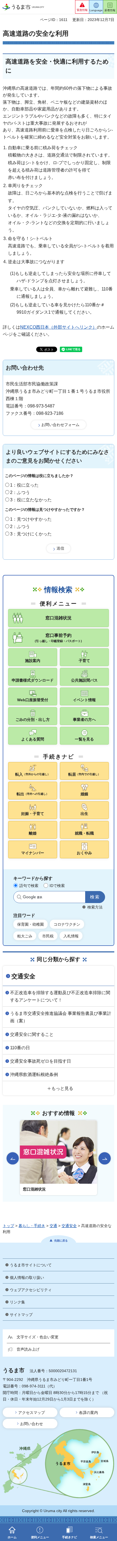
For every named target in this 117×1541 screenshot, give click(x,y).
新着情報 (109, 10)
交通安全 (23, 976)
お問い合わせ (31, 1424)
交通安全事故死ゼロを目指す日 (40, 1061)
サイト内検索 (19, 897)
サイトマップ (21, 1314)
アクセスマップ (31, 1412)
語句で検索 (28, 885)
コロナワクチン (67, 924)
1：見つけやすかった (31, 519)
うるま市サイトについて (31, 1265)
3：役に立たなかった (31, 499)
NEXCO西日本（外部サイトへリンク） (58, 327)
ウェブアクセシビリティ (31, 1290)
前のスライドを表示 (13, 1158)
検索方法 (95, 907)
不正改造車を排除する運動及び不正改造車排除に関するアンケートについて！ (60, 996)
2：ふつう (20, 492)
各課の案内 (88, 1412)
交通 (53, 1226)
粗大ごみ (24, 936)
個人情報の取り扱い (27, 1277)
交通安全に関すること (32, 1034)
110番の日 (20, 1047)
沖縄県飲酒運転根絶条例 (34, 1074)
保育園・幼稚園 (30, 924)
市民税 (48, 936)
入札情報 (71, 936)
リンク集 (17, 1302)
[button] (82, 7)
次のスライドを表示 (104, 1158)
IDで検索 (57, 885)
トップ (8, 1226)
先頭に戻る (61, 1240)
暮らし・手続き (32, 1226)
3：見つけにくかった (31, 534)
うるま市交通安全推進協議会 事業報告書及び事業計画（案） (60, 1017)
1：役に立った (24, 485)
